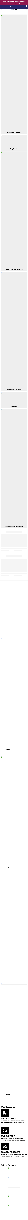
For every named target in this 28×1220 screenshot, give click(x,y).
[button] (2, 10)
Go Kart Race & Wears (14, 132)
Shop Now (7, 749)
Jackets (14, 406)
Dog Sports (14, 149)
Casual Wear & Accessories (14, 269)
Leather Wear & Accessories (14, 526)
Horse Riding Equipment (14, 389)
